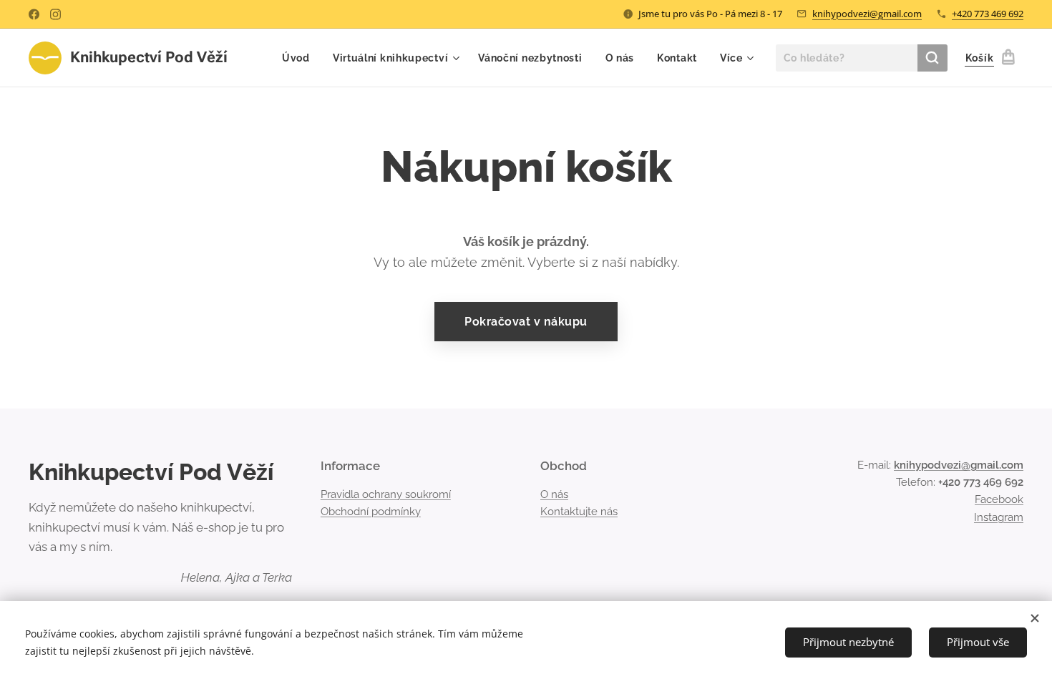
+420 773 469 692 (987, 13)
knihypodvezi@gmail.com (867, 13)
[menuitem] (299, 58)
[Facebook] (34, 14)
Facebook (999, 499)
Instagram (998, 517)
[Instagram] (55, 14)
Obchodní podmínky (371, 511)
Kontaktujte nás (579, 511)
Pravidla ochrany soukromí (386, 494)
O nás (554, 494)
